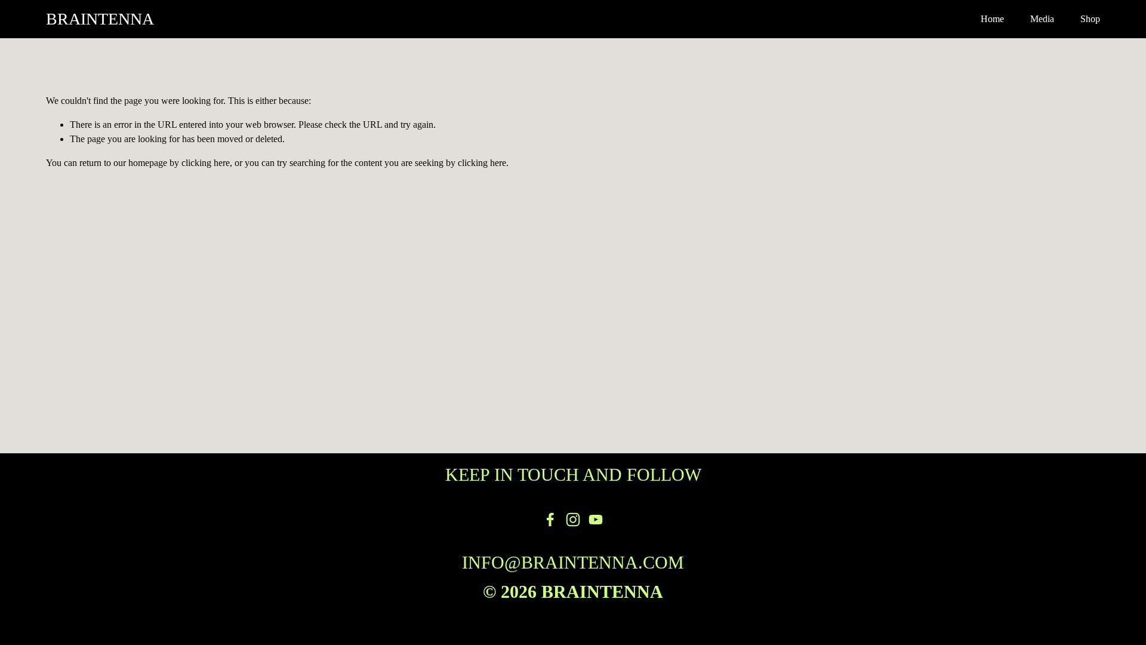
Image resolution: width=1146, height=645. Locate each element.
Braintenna (100, 19)
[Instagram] (573, 519)
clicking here (205, 163)
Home (992, 19)
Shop (1090, 19)
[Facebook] (550, 519)
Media (1042, 19)
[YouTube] (596, 519)
